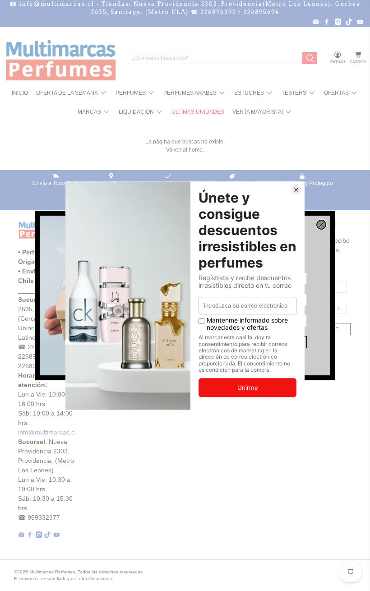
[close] (321, 224)
